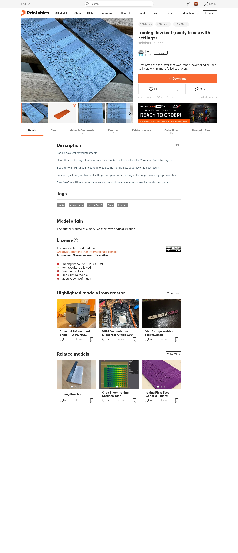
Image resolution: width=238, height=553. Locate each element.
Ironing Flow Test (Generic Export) (157, 394)
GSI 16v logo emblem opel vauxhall (159, 333)
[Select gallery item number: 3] (76, 326)
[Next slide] (129, 113)
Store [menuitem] (77, 12)
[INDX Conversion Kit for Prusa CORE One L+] (177, 113)
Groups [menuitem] (171, 12)
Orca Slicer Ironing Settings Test (115, 394)
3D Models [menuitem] (61, 12)
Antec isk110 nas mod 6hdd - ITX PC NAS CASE (75, 333)
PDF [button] (177, 145)
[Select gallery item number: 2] (74, 326)
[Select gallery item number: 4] (79, 326)
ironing (122, 205)
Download (179, 78)
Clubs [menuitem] (90, 12)
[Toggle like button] (62, 339)
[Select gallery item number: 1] (70, 326)
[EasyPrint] (187, 4)
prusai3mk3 (95, 205)
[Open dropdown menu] (214, 32)
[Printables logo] (35, 13)
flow (110, 205)
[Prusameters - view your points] (196, 4)
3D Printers (164, 24)
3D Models (147, 24)
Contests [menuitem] (126, 12)
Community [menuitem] (107, 12)
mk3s (61, 205)
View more (173, 292)
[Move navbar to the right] (197, 13)
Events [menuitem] (156, 12)
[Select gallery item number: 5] (82, 326)
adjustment (76, 205)
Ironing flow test (71, 394)
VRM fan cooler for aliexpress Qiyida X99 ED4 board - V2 (117, 333)
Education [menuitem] (188, 12)
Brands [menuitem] (142, 12)
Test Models (182, 24)
